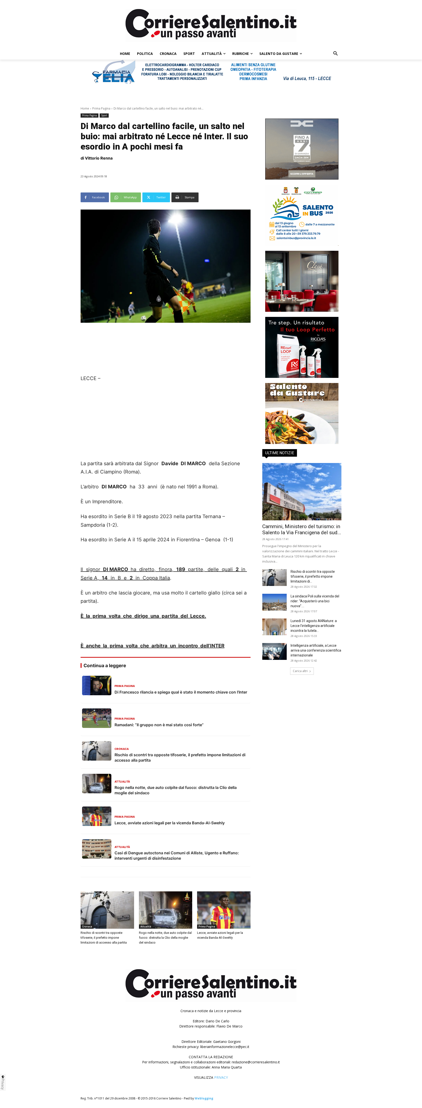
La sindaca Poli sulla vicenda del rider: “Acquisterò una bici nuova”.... (315, 601)
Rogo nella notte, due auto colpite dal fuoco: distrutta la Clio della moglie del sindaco (165, 937)
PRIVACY (221, 1077)
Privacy (2, 1084)
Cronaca (87, 926)
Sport (104, 115)
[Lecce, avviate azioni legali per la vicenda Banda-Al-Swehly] (224, 910)
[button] (335, 54)
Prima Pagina (101, 108)
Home (85, 108)
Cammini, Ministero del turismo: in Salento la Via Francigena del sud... (301, 529)
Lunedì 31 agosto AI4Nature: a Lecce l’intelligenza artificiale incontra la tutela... (314, 626)
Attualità (145, 926)
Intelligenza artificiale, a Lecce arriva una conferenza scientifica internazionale (316, 650)
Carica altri (300, 671)
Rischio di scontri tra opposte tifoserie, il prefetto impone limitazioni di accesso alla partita (104, 937)
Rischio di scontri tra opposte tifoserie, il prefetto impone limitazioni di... (313, 576)
